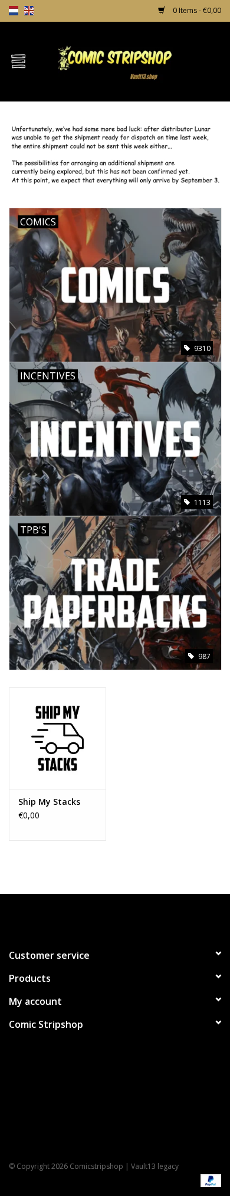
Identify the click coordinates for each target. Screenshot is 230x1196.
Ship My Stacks (49, 801)
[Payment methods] (208, 1180)
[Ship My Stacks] (57, 738)
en (29, 10)
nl (13, 10)
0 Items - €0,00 (196, 10)
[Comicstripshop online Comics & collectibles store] (133, 60)
